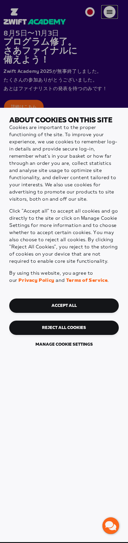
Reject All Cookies (64, 328)
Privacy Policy (36, 280)
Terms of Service (87, 280)
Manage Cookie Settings (64, 344)
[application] (110, 525)
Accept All (64, 306)
